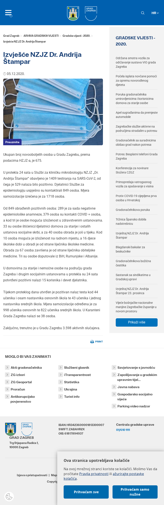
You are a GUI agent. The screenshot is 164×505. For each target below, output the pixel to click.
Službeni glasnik (76, 367)
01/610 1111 (123, 430)
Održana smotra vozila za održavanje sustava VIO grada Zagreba (136, 62)
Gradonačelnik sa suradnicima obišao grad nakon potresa (136, 142)
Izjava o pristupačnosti (32, 475)
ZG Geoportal (21, 382)
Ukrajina (70, 389)
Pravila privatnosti (93, 473)
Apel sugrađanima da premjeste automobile (137, 115)
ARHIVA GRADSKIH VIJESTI (41, 35)
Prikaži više (136, 322)
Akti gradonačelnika (26, 367)
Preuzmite (12, 142)
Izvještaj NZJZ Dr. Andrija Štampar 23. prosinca (132, 291)
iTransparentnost (77, 375)
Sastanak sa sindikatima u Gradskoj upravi (133, 277)
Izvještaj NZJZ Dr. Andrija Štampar (132, 235)
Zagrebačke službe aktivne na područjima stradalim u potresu (136, 128)
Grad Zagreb (11, 35)
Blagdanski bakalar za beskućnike (130, 249)
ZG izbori (18, 375)
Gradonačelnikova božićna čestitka (133, 263)
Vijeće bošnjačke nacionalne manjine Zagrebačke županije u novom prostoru (136, 307)
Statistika (71, 382)
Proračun (18, 389)
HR (154, 13)
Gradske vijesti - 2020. (76, 35)
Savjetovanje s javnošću (136, 367)
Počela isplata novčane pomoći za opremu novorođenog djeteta (136, 81)
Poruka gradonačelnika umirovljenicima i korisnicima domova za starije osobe (135, 99)
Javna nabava (128, 387)
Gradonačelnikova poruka (133, 209)
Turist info (71, 396)
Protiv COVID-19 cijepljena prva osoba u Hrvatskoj (136, 198)
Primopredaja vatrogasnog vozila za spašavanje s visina (135, 184)
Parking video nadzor (133, 406)
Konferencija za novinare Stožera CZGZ (132, 170)
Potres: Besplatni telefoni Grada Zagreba (137, 156)
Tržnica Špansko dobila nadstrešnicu (131, 221)
